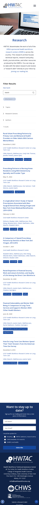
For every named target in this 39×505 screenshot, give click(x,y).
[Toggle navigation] (35, 5)
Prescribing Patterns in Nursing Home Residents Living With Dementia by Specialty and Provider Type (18, 170)
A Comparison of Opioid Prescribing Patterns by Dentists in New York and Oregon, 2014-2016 (17, 240)
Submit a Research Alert (19, 502)
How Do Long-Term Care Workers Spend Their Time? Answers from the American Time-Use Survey (19, 343)
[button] (2, 501)
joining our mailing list (19, 71)
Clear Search (6, 88)
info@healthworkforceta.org (20, 481)
